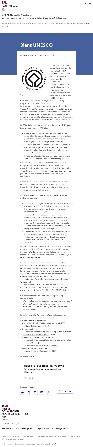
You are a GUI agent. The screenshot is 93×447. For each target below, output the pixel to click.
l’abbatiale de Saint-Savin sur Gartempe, (40, 323)
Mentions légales (28, 436)
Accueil (4, 24)
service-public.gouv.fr (24, 428)
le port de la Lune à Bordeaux (35, 351)
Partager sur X (29, 392)
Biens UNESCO (78, 24)
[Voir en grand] (34, 79)
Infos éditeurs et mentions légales (13, 439)
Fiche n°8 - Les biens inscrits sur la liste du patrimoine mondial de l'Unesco (44, 369)
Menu (90, 2)
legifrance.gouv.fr (44, 428)
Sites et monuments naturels (60, 24)
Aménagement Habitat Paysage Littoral (35, 24)
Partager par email (41, 392)
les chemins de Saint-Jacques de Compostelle (42, 331)
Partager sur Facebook (22, 392)
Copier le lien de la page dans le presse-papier (48, 392)
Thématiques (14, 24)
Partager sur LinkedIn (35, 392)
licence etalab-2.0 (48, 444)
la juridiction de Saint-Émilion (35, 345)
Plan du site (5, 436)
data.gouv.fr (61, 428)
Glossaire (16, 436)
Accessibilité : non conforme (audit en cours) (51, 436)
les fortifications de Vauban (35, 334)
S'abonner (66, 391)
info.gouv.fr (6, 428)
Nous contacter (75, 436)
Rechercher (85, 2)
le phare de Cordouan (32, 326)
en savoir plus (26, 356)
